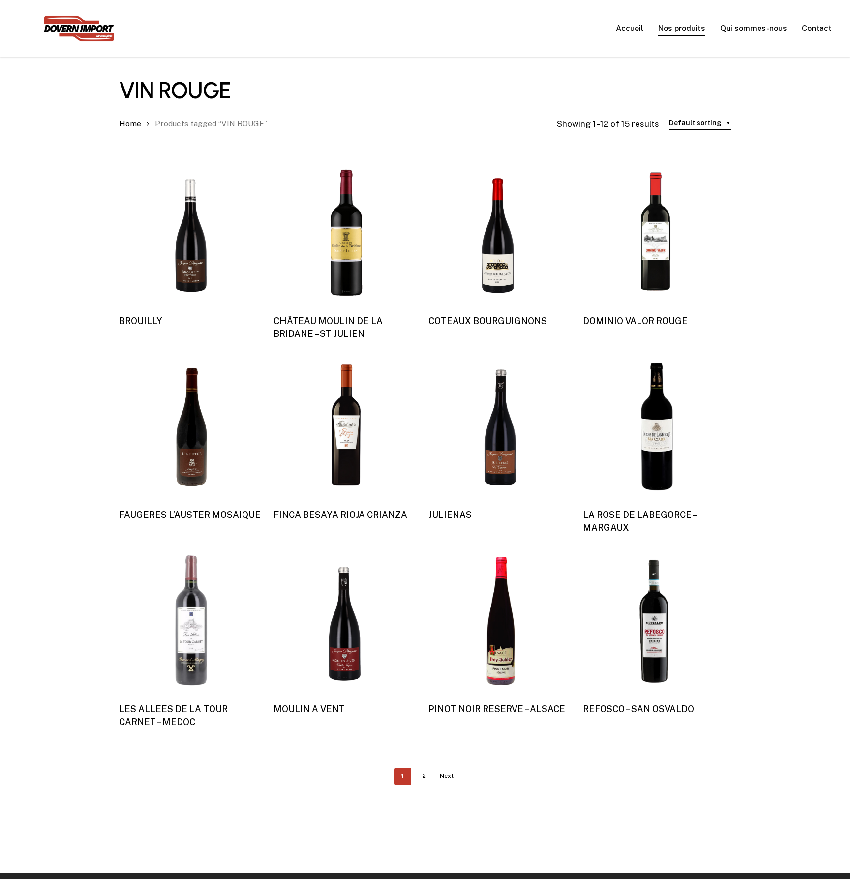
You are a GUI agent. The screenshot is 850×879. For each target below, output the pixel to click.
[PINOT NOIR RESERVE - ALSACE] (501, 621)
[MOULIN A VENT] (346, 621)
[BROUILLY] (192, 232)
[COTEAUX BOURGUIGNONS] (501, 232)
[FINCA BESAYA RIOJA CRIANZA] (346, 427)
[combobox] (700, 123)
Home (130, 123)
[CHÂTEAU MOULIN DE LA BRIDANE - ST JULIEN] (346, 232)
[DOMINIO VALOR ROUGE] (656, 232)
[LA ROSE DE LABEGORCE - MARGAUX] (656, 427)
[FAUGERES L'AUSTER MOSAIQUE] (192, 427)
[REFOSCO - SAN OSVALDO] (656, 621)
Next (447, 775)
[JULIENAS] (501, 427)
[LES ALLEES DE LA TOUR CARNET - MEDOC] (192, 621)
